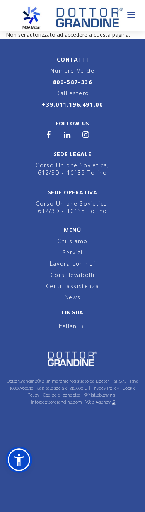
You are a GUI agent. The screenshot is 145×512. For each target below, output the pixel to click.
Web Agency (98, 402)
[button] (19, 459)
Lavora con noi (73, 263)
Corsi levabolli (72, 274)
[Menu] (130, 15)
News (72, 297)
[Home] (72, 15)
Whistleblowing (99, 395)
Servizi (72, 252)
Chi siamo (72, 241)
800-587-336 (72, 82)
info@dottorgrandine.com (56, 402)
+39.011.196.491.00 (72, 104)
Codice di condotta (61, 395)
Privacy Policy (105, 388)
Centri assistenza (72, 286)
